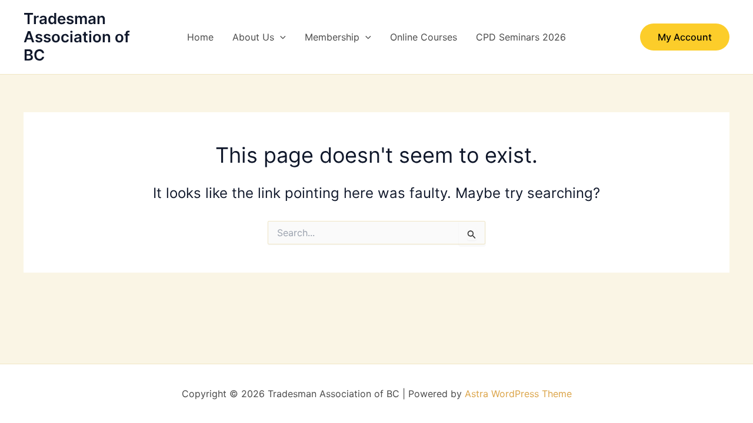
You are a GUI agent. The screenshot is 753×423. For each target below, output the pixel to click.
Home (200, 37)
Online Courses (423, 37)
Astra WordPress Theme (518, 394)
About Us (253, 37)
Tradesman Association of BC (77, 36)
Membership (332, 37)
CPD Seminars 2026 (521, 37)
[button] (280, 37)
